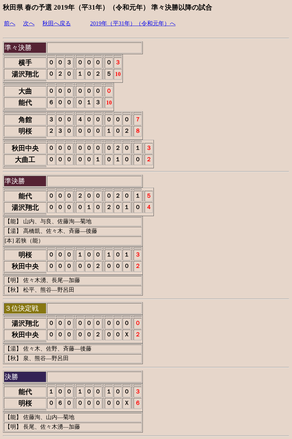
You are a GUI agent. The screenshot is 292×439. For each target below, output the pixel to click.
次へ (29, 23)
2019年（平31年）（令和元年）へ (133, 23)
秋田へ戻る (56, 23)
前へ (9, 23)
